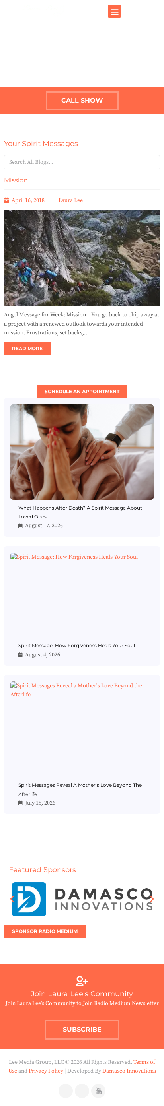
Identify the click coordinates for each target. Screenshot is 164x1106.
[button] (114, 11)
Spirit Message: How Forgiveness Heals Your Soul (76, 645)
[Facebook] (66, 1091)
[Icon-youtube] (98, 1091)
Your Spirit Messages (41, 143)
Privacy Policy (46, 1071)
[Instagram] (82, 1091)
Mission (16, 180)
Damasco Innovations (129, 1071)
